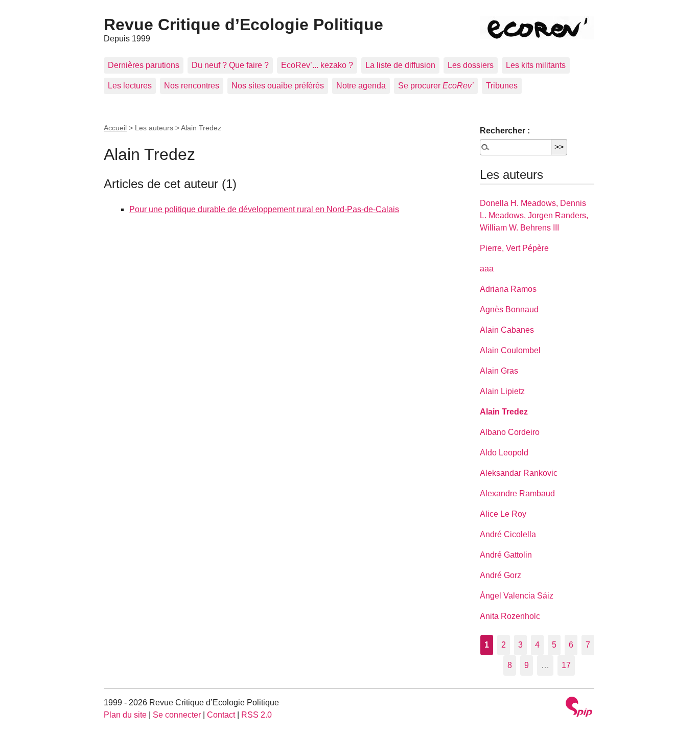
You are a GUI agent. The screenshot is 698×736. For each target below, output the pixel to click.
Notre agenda (361, 85)
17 (566, 665)
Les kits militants (536, 65)
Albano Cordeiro (510, 432)
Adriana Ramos (508, 289)
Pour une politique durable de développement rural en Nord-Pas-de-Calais (264, 209)
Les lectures (130, 85)
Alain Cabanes (507, 330)
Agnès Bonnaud (509, 309)
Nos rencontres (191, 85)
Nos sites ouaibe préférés (277, 85)
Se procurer (436, 85)
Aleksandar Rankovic (518, 473)
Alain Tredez (504, 411)
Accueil (115, 128)
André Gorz (500, 575)
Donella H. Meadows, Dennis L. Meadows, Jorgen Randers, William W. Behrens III (534, 215)
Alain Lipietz (502, 391)
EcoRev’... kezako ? (317, 65)
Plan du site (125, 714)
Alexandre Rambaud (517, 493)
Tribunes (502, 85)
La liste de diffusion (400, 65)
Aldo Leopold (504, 452)
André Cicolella (508, 534)
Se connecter (177, 714)
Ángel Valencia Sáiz (516, 595)
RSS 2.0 (256, 714)
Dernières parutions (143, 65)
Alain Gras (499, 370)
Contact (221, 714)
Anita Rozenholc (510, 616)
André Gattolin (506, 554)
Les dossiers (471, 65)
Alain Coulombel (510, 350)
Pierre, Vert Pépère (514, 248)
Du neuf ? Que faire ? (230, 65)
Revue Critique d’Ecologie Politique (243, 24)
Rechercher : (505, 130)
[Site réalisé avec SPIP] (579, 708)
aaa (487, 268)
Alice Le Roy (503, 514)
